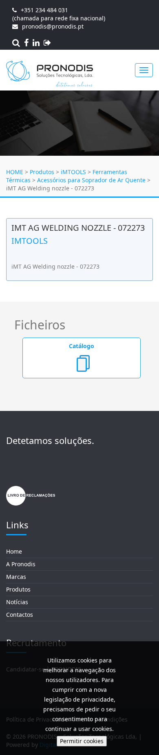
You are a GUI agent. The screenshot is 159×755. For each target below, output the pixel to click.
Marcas (16, 577)
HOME (14, 172)
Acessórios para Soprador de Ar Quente (91, 180)
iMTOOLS (73, 172)
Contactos (19, 614)
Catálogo (81, 346)
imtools (29, 240)
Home (14, 551)
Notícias (17, 602)
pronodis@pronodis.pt (53, 26)
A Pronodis (20, 564)
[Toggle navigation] (144, 70)
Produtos (42, 172)
